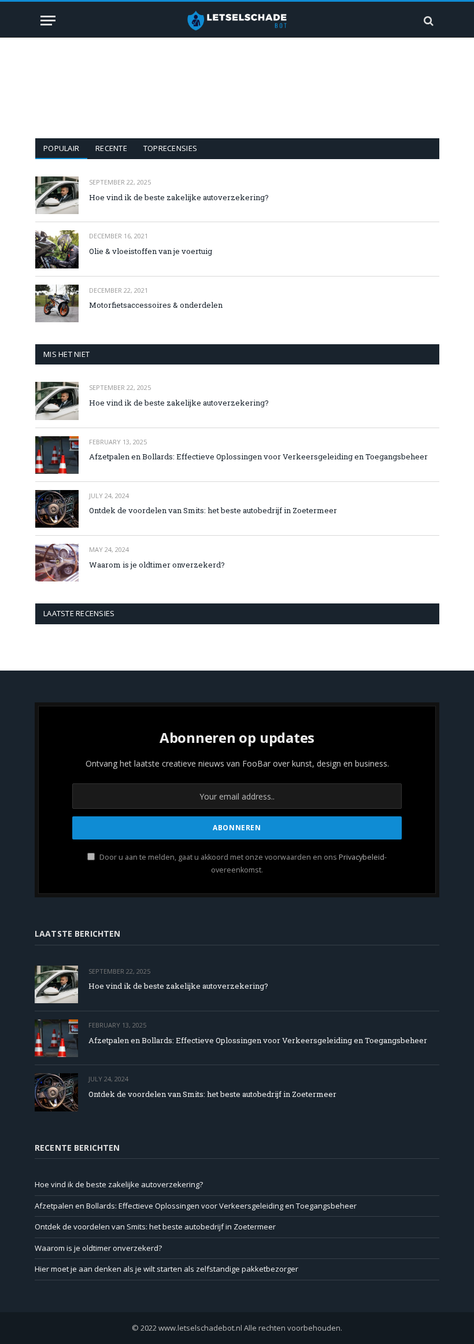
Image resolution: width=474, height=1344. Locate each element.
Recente (111, 148)
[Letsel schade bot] (237, 20)
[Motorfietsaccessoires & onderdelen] (57, 303)
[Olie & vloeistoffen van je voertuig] (57, 249)
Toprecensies (170, 148)
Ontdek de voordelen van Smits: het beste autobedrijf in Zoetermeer (213, 510)
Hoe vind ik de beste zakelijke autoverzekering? (179, 197)
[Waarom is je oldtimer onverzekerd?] (57, 562)
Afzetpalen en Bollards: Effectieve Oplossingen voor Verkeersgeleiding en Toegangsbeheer (258, 456)
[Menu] (47, 21)
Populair (61, 148)
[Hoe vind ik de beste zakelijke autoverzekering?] (57, 195)
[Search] (427, 21)
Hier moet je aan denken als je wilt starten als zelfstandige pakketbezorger (166, 1269)
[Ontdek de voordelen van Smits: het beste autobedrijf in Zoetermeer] (57, 509)
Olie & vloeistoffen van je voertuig (150, 251)
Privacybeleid (361, 857)
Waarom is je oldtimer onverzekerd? (157, 564)
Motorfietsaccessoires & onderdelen (156, 305)
